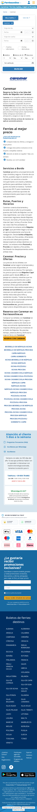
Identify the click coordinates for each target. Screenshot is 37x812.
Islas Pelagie (12, 710)
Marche (9, 722)
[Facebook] (11, 767)
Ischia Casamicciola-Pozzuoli (18, 376)
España (9, 656)
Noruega (25, 726)
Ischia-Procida (19, 369)
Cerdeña (25, 637)
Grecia (24, 668)
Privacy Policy (10, 785)
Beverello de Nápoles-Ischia (18, 346)
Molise (9, 726)
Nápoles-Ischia (18, 386)
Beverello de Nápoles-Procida (18, 350)
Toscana (10, 738)
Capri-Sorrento (18, 356)
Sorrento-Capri (18, 422)
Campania (10, 637)
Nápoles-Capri (18, 383)
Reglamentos (6, 760)
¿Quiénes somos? (5, 753)
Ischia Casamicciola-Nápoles (18, 373)
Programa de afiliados (18, 760)
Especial (29, 752)
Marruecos (26, 722)
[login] (29, 2)
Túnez (24, 738)
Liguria (9, 718)
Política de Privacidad (28, 807)
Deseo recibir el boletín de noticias (18, 598)
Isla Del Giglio (24, 689)
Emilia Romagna (25, 646)
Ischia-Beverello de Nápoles (18, 360)
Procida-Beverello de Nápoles (18, 405)
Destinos (29, 755)
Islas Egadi (11, 706)
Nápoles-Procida (18, 392)
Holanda (25, 672)
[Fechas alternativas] (19, 48)
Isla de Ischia (12, 688)
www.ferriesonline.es (11, 2)
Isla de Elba (26, 684)
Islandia (25, 695)
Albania (9, 629)
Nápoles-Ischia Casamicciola (18, 389)
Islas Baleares (10, 700)
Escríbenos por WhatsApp (16, 447)
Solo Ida (26, 18)
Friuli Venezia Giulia (9, 666)
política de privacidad (16, 593)
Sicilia (9, 734)
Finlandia (10, 660)
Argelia (9, 633)
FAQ (3, 757)
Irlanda (24, 676)
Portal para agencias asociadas (17, 754)
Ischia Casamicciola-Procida (18, 379)
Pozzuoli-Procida (18, 402)
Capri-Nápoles (18, 353)
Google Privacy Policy (12, 604)
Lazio (8, 714)
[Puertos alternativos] (4, 48)
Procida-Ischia (19, 409)
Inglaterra (11, 676)
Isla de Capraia (9, 681)
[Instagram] (5, 767)
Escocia (9, 652)
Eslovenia (25, 652)
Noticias (29, 758)
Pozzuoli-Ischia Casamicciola (18, 399)
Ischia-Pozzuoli (18, 366)
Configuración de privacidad (11, 807)
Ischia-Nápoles (18, 363)
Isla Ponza (11, 695)
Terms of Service (23, 604)
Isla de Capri (26, 680)
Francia (24, 660)
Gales (23, 664)
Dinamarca (11, 645)
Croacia (24, 641)
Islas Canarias (25, 700)
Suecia (24, 734)
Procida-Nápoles (18, 415)
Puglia (24, 730)
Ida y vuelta (9, 18)
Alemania (25, 629)
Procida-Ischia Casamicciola (18, 412)
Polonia (10, 730)
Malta (24, 718)
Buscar (18, 69)
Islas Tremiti (27, 710)
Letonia (24, 714)
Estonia (24, 656)
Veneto (9, 742)
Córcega (10, 641)
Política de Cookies (18, 810)
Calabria (25, 633)
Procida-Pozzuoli (18, 418)
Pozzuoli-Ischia (18, 396)
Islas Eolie (26, 706)
